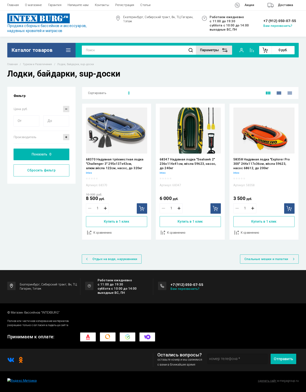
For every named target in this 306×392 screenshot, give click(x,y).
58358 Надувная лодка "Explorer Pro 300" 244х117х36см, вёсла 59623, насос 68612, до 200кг (261, 164)
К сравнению (102, 232)
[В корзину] (142, 208)
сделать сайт (267, 380)
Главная (13, 5)
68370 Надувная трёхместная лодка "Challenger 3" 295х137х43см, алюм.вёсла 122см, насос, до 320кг (114, 164)
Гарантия (54, 5)
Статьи (145, 5)
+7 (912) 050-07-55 (279, 21)
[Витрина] (268, 93)
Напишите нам (78, 5)
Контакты (102, 5)
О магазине (33, 5)
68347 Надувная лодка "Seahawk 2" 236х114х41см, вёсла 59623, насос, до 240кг (188, 164)
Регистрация (124, 5)
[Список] (279, 93)
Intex (89, 172)
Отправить (283, 359)
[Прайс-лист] (290, 93)
